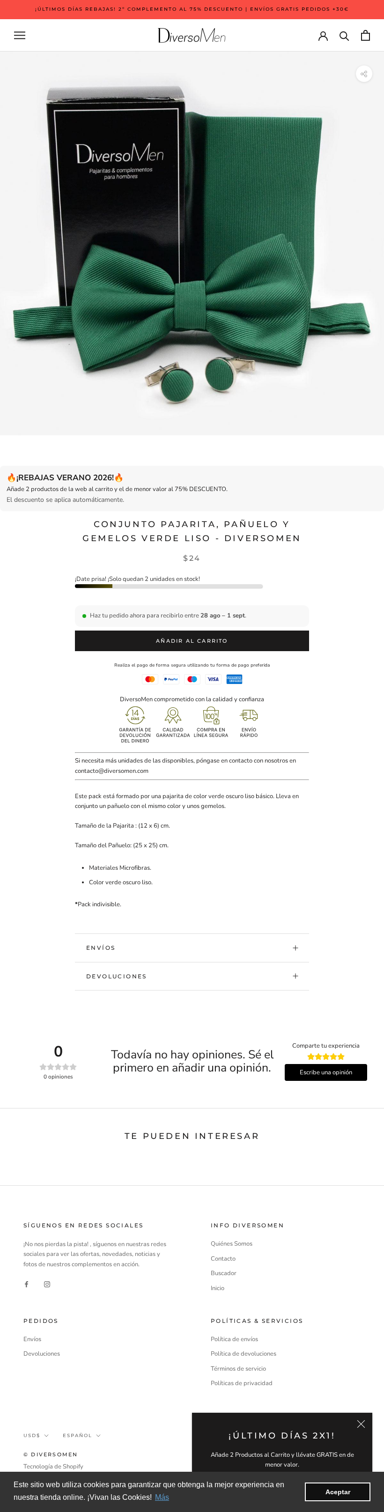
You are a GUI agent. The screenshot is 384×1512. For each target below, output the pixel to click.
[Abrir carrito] (365, 35)
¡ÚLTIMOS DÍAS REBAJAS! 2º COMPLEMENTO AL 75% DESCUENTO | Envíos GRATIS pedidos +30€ (192, 9)
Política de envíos (234, 1339)
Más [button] (162, 1497)
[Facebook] (26, 1284)
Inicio (217, 1288)
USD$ (31, 1435)
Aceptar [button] (337, 1492)
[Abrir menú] (19, 35)
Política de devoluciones (243, 1354)
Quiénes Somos (231, 1244)
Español (77, 1435)
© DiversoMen (50, 1454)
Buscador (223, 1273)
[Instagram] (47, 1284)
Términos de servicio (238, 1369)
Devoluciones (116, 976)
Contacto (223, 1259)
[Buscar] (344, 35)
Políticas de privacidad (242, 1383)
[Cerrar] (361, 1424)
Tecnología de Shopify (53, 1466)
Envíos (100, 947)
